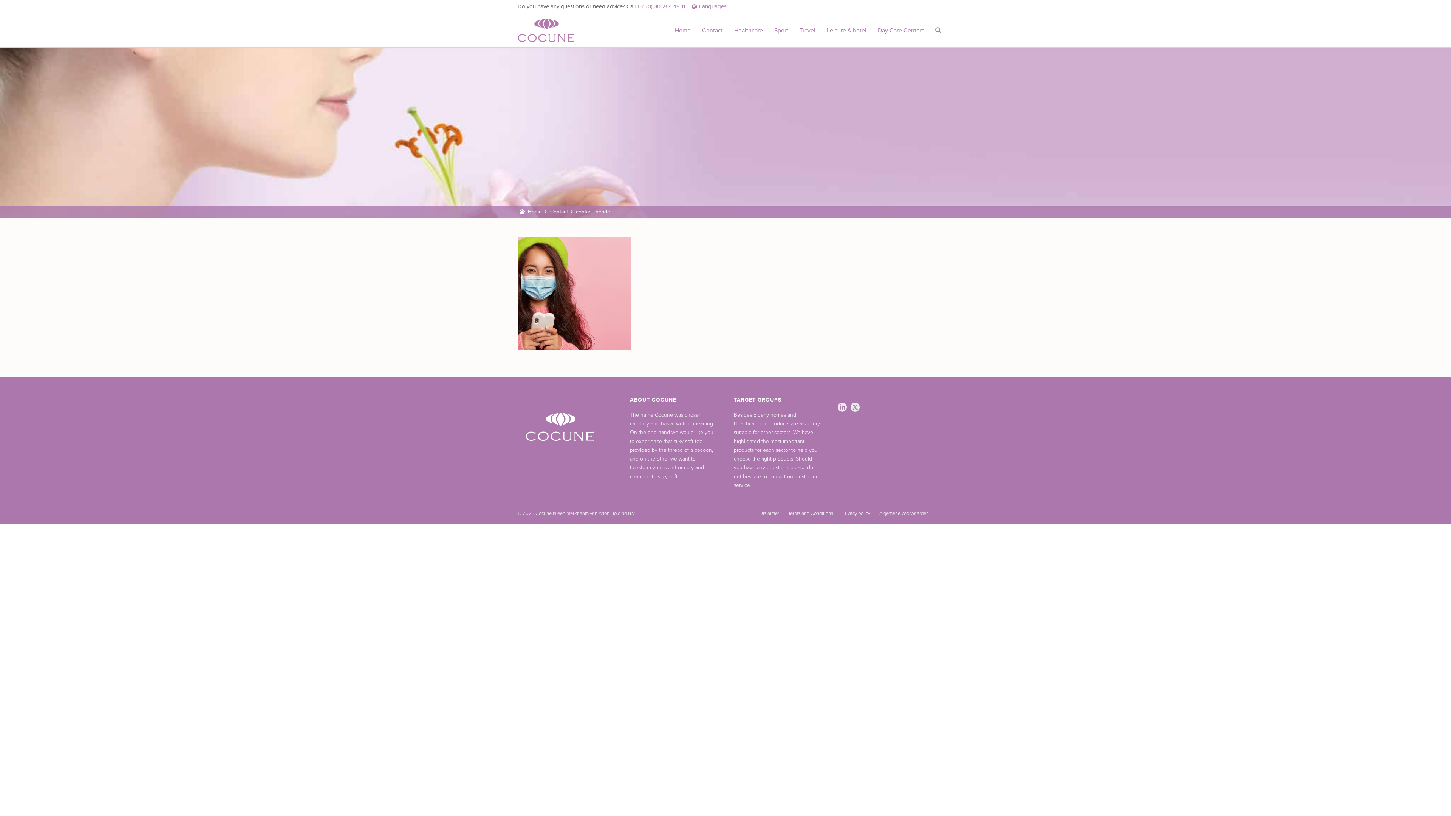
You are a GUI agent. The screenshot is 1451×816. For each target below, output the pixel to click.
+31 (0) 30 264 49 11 (661, 6)
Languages (713, 6)
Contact (712, 30)
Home (683, 30)
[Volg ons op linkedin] (842, 408)
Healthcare (748, 30)
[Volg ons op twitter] (855, 408)
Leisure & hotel (846, 30)
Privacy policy (856, 513)
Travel (807, 30)
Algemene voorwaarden (904, 513)
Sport (781, 30)
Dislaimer (769, 513)
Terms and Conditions (810, 513)
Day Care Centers (901, 30)
